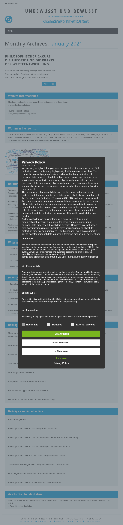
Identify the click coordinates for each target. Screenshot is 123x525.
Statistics (57, 324)
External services (85, 324)
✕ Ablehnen (61, 351)
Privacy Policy (61, 363)
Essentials (32, 324)
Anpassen (61, 358)
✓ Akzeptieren (61, 333)
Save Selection (60, 342)
